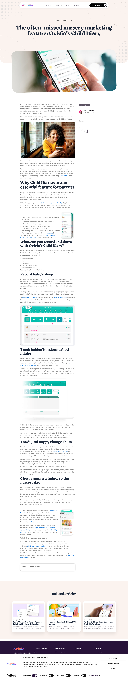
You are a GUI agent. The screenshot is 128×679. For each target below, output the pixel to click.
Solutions (57, 5)
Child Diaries (64, 176)
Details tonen (93, 675)
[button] (47, 5)
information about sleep (30, 298)
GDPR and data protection (36, 546)
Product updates (84, 105)
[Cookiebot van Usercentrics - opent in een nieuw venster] (11, 675)
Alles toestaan (113, 658)
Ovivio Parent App (60, 298)
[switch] (51, 675)
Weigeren (113, 668)
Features (46, 5)
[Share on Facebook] (87, 131)
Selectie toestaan (113, 663)
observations (34, 522)
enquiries (49, 233)
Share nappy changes (60, 451)
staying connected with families (51, 203)
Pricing (76, 5)
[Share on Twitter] (83, 131)
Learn (67, 5)
